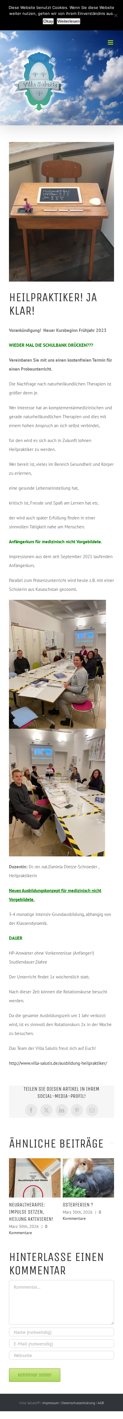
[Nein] (116, 15)
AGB (101, 1403)
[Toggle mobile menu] (111, 42)
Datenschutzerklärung (78, 1403)
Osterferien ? (78, 1204)
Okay (48, 21)
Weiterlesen (68, 21)
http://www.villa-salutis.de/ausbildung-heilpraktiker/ (58, 1063)
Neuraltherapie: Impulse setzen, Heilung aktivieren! (31, 1211)
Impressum (51, 1403)
